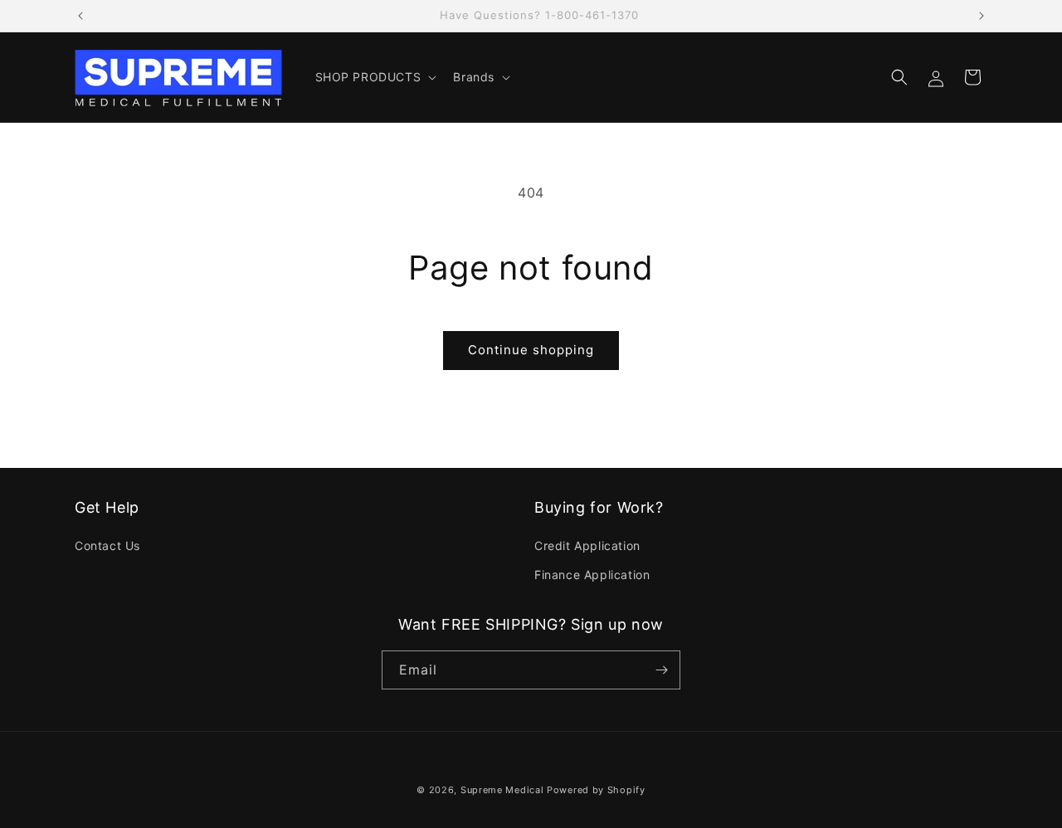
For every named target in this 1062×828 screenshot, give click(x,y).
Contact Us (107, 545)
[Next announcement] (981, 16)
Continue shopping (531, 350)
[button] (374, 77)
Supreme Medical (502, 790)
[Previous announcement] (80, 16)
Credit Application (587, 545)
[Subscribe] (661, 669)
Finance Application (592, 574)
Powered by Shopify (596, 790)
